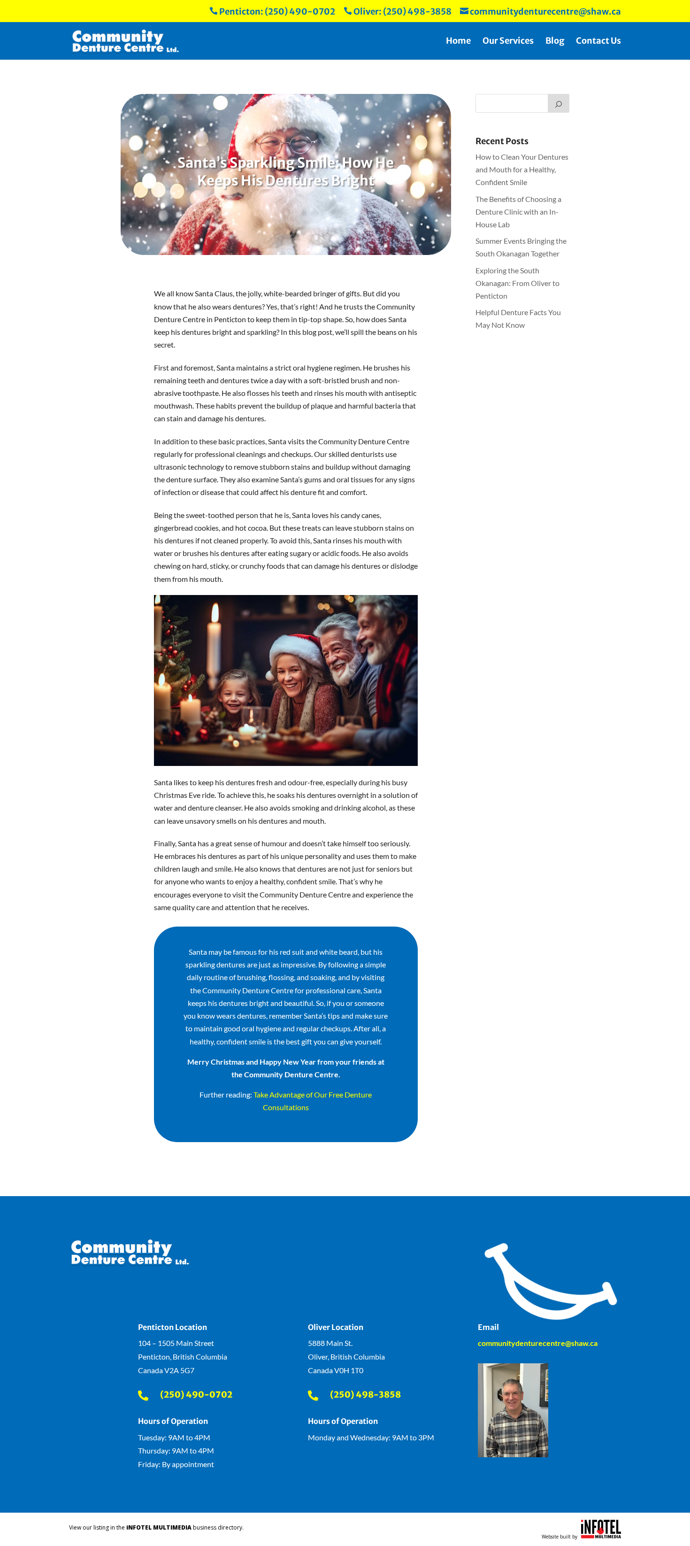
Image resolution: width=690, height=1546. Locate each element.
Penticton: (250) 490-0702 (272, 12)
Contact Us (598, 42)
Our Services (508, 42)
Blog (554, 42)
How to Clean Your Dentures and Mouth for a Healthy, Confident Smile (521, 169)
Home (458, 42)
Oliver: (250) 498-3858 (398, 12)
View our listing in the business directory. (156, 1527)
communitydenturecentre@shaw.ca (540, 12)
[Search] (558, 103)
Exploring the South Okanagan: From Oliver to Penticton (517, 283)
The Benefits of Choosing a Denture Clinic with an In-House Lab (518, 211)
